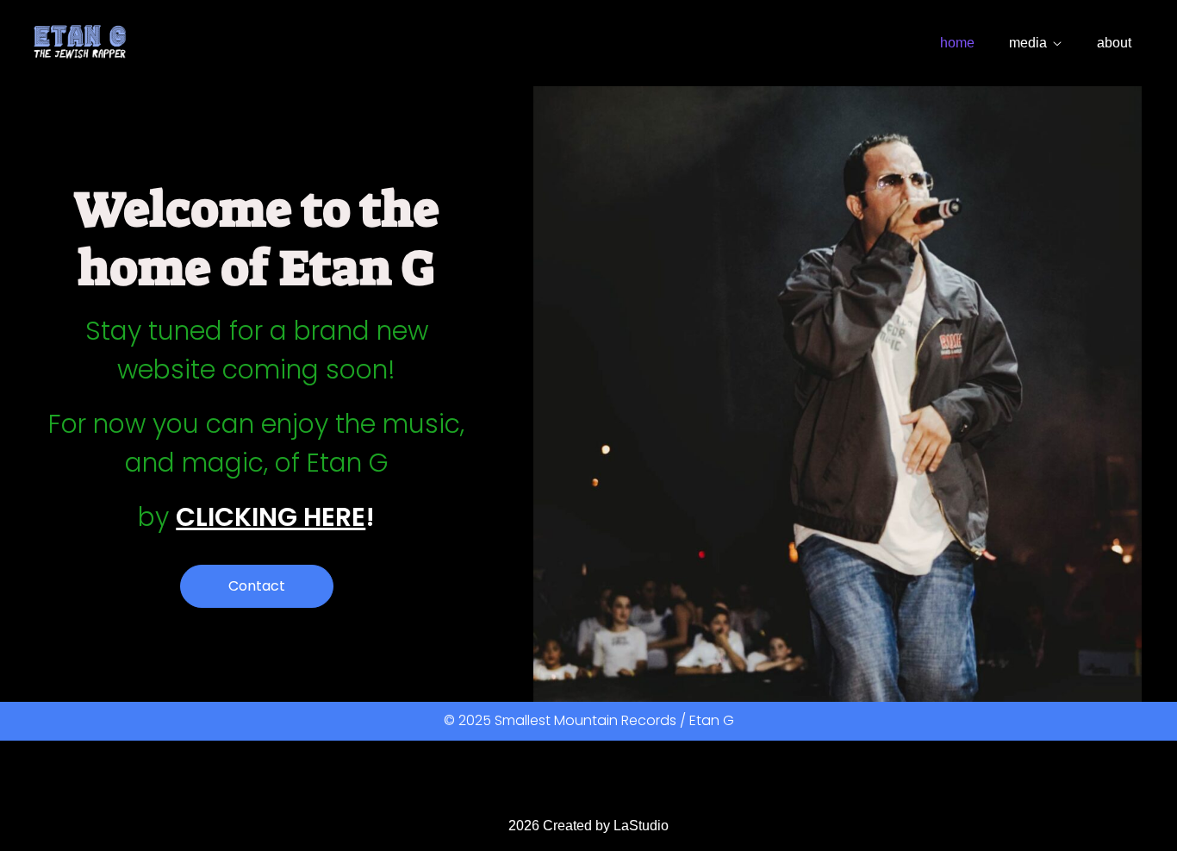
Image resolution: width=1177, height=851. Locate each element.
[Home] (80, 42)
